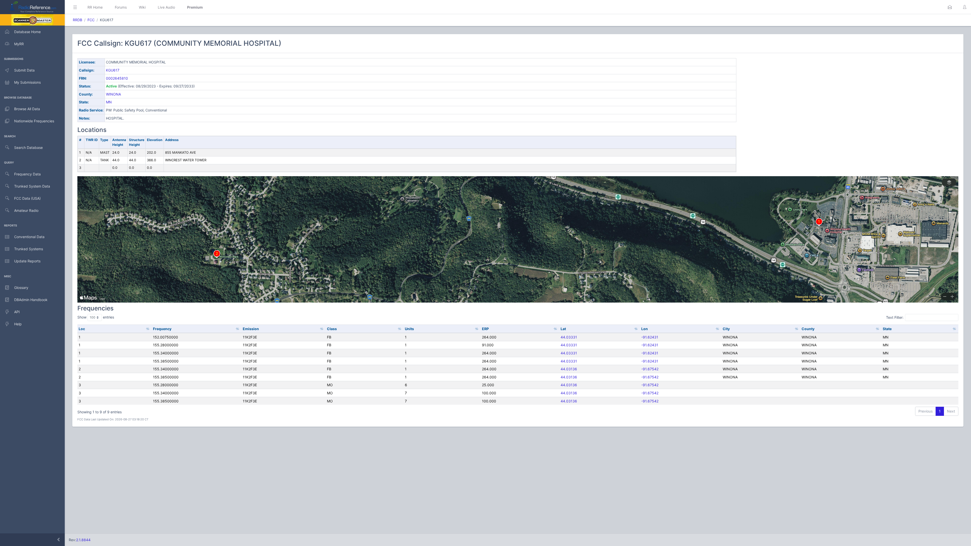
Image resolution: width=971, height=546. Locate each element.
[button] (950, 7)
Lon (644, 329)
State (887, 329)
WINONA (113, 94)
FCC (91, 20)
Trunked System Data (32, 186)
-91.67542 (649, 369)
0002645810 (117, 78)
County (808, 329)
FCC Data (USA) (27, 198)
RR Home (95, 7)
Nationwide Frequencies (34, 121)
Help (18, 324)
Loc (82, 329)
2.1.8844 (83, 540)
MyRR (19, 44)
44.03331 (569, 337)
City (726, 329)
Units (409, 329)
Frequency (162, 329)
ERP (485, 329)
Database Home (27, 32)
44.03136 (569, 369)
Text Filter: (894, 317)
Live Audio (166, 7)
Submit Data (24, 70)
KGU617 (112, 70)
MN (109, 102)
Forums (121, 7)
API (17, 312)
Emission (251, 329)
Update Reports (27, 261)
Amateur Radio (26, 210)
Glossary (21, 287)
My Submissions (27, 82)
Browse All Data (27, 109)
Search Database (28, 147)
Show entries (95, 317)
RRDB (77, 20)
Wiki (142, 7)
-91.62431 (649, 337)
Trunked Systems (28, 249)
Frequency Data (27, 174)
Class (332, 329)
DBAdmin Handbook (31, 300)
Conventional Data (29, 237)
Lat (563, 329)
